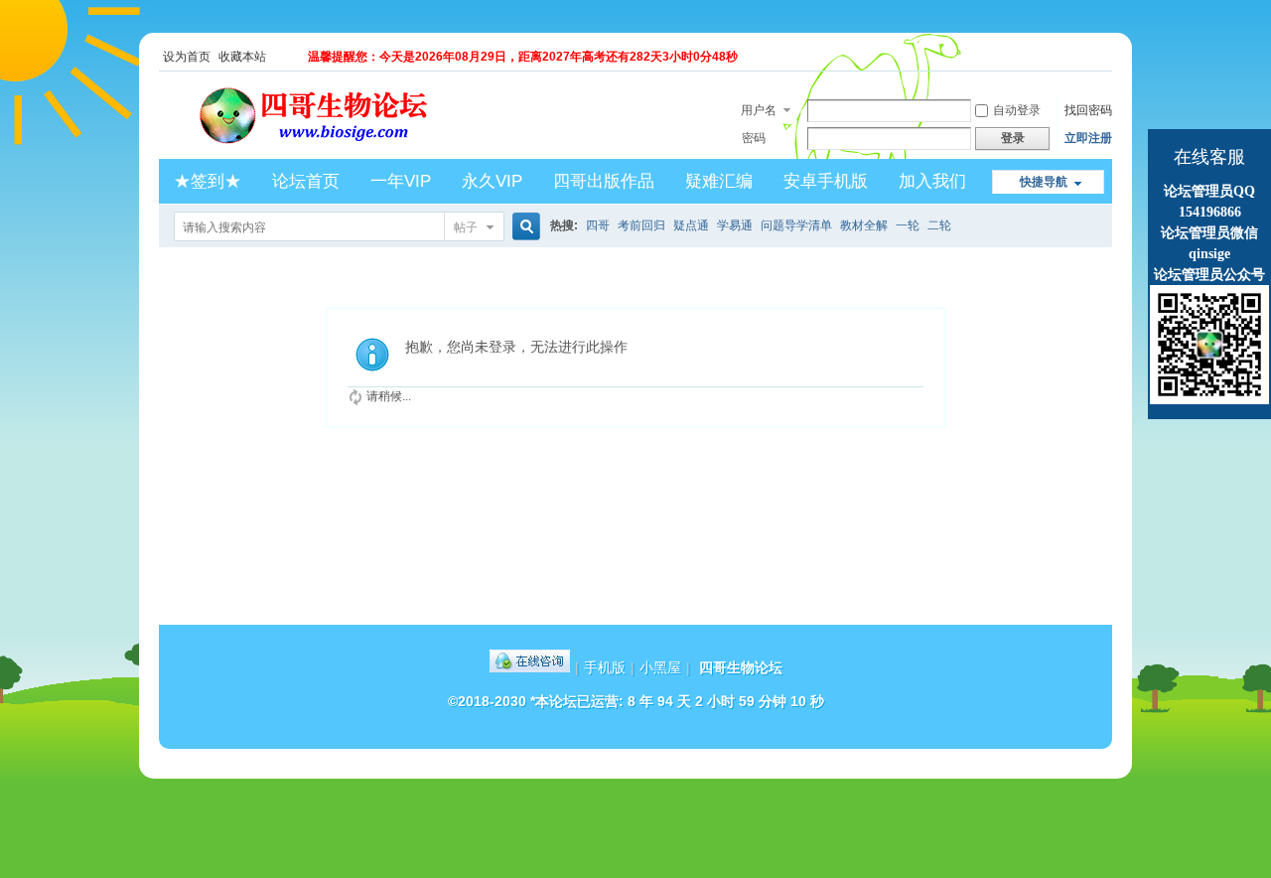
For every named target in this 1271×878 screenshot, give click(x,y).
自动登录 (1017, 110)
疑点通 (691, 225)
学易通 (735, 225)
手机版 (605, 667)
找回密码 (1088, 110)
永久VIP (492, 181)
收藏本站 (242, 57)
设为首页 (187, 57)
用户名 (759, 110)
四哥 (598, 225)
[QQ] (530, 667)
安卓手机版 (825, 181)
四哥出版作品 (603, 181)
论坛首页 (306, 181)
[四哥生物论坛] (343, 147)
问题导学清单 (796, 225)
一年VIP (400, 181)
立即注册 (1088, 138)
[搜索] (523, 227)
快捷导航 (1043, 182)
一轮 (907, 225)
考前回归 (641, 225)
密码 (754, 138)
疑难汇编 (719, 181)
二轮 (939, 225)
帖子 (466, 227)
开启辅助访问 (1107, 57)
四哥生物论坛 (740, 667)
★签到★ (207, 181)
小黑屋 (660, 667)
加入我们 (932, 181)
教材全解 (864, 225)
